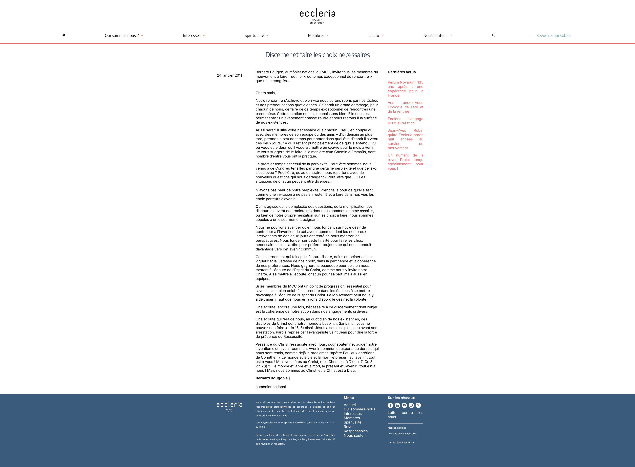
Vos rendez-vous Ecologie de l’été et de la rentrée (405, 106)
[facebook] (390, 405)
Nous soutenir (356, 435)
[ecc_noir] (317, 5)
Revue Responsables (356, 428)
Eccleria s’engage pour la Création (405, 121)
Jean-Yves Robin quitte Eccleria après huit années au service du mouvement (405, 139)
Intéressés (353, 413)
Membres (352, 418)
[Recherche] (493, 35)
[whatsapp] (418, 405)
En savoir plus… (280, 415)
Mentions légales (397, 427)
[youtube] (404, 405)
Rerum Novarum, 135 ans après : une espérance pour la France (405, 88)
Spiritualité (352, 422)
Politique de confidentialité (402, 433)
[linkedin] (397, 405)
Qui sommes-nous (359, 409)
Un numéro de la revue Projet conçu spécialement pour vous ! (405, 161)
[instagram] (411, 405)
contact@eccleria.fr (267, 422)
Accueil (350, 405)
